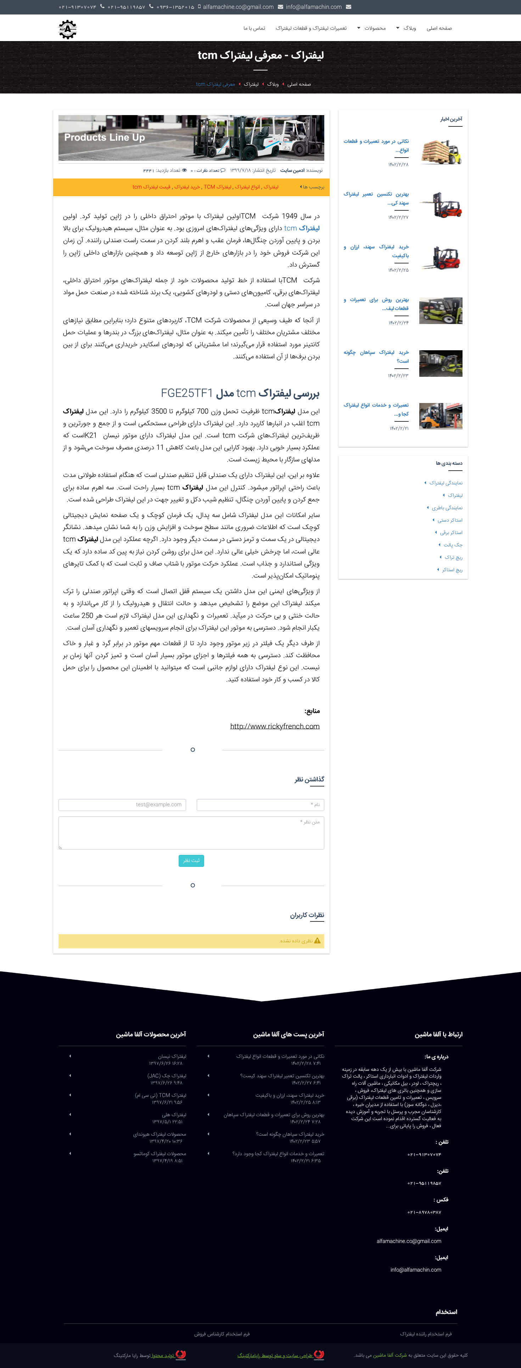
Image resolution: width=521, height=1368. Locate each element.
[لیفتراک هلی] (70, 1115)
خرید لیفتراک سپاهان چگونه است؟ (290, 1138)
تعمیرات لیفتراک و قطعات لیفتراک (311, 28)
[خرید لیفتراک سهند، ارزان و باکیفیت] (441, 258)
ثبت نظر (191, 861)
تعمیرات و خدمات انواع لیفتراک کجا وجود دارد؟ (278, 1158)
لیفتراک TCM (216, 187)
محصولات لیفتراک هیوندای (159, 1138)
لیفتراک (270, 187)
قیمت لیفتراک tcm (151, 187)
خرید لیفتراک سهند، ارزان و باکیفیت (290, 1099)
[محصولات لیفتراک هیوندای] (70, 1134)
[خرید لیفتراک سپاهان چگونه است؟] (441, 363)
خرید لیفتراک (186, 187)
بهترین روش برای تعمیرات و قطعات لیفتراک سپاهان (274, 1119)
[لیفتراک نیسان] (70, 1056)
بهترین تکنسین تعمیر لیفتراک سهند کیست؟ (282, 1080)
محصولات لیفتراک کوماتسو (160, 1158)
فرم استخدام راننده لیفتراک (426, 1334)
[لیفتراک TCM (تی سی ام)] (70, 1095)
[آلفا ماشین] (70, 23)
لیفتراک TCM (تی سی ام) (160, 1099)
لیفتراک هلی (169, 1119)
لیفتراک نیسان (167, 1060)
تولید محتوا (163, 1356)
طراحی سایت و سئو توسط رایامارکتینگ (275, 1356)
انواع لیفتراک (247, 187)
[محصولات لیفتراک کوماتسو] (70, 1154)
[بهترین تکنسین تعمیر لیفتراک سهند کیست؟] (441, 205)
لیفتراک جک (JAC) (166, 1080)
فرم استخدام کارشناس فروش (222, 1334)
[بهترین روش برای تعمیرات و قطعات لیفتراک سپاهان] (441, 310)
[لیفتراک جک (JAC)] (70, 1076)
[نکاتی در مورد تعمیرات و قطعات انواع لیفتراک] (441, 152)
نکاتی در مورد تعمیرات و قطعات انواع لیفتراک (280, 1060)
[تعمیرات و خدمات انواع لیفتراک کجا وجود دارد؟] (441, 416)
